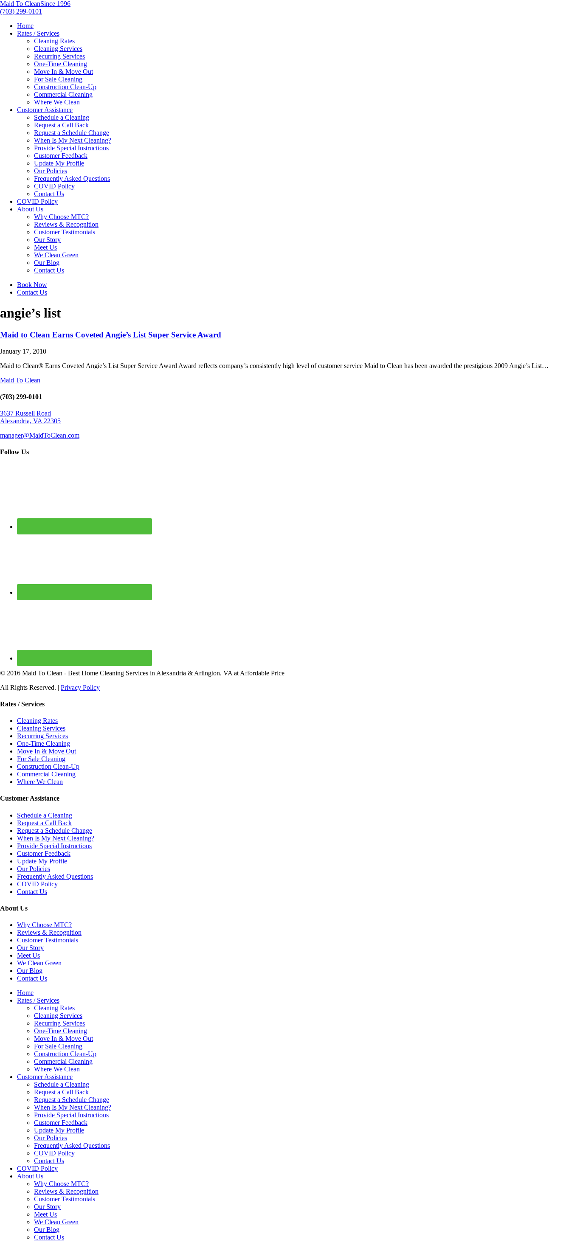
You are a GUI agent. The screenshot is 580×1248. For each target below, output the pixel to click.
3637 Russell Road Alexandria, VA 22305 (30, 417)
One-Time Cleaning (60, 63)
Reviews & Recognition (66, 224)
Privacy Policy (80, 687)
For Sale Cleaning (58, 79)
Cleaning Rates (54, 41)
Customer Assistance (45, 109)
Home (25, 25)
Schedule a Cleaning (61, 117)
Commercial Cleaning (63, 94)
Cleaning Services (58, 48)
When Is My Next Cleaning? (72, 140)
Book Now (32, 284)
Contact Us (49, 193)
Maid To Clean (20, 380)
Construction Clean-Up (65, 86)
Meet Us (45, 247)
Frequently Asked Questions (72, 178)
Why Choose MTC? (61, 216)
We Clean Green (56, 255)
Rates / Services (38, 33)
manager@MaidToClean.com (39, 435)
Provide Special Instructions (71, 148)
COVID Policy (54, 186)
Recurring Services (59, 56)
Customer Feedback (60, 155)
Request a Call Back (61, 125)
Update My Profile (59, 163)
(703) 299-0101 (21, 11)
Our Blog (46, 262)
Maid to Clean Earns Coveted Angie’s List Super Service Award (110, 334)
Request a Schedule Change (71, 132)
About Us (30, 209)
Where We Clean (57, 102)
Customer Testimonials (64, 232)
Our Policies (50, 170)
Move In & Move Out (63, 71)
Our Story (47, 239)
